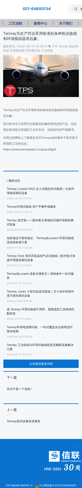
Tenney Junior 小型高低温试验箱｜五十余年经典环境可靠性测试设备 (40, 293)
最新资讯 (9, 46)
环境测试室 (32, 50)
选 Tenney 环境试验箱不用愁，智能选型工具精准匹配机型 (40, 311)
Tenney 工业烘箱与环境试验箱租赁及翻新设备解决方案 (40, 347)
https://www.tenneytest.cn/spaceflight (29, 149)
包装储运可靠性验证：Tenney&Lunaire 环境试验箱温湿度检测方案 (40, 240)
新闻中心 (40, 23)
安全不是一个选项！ (20, 389)
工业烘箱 (47, 50)
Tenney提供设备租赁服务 (23, 421)
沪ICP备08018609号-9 (19, 485)
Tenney (63, 46)
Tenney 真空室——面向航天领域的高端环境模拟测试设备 (40, 222)
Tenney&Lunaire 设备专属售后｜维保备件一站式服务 (40, 276)
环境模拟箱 (17, 50)
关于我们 (66, 23)
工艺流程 (15, 23)
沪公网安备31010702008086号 (58, 485)
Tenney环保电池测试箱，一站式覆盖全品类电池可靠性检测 (40, 329)
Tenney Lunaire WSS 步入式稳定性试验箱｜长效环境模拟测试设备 (40, 191)
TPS (54, 46)
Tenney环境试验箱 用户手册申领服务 (31, 206)
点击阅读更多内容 (41, 363)
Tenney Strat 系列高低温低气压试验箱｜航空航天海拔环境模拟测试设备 (41, 258)
